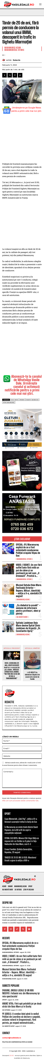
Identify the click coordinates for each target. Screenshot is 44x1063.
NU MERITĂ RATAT (22, 617)
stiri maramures (8, 402)
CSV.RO (11, 1055)
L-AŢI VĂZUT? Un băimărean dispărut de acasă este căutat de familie (32, 675)
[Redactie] (4, 60)
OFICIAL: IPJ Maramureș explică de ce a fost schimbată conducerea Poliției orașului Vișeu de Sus (28, 550)
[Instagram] (10, 929)
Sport (4, 1000)
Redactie (16, 60)
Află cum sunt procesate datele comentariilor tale (20, 801)
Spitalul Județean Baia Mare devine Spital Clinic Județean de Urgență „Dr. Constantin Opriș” (28, 627)
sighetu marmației (32, 399)
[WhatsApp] (20, 75)
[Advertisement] (22, 139)
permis (22, 399)
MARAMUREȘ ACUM (23, 599)
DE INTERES (6, 1010)
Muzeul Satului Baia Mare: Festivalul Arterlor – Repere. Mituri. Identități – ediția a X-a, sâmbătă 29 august (29, 590)
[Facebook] (4, 75)
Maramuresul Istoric (24, 559)
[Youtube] (29, 929)
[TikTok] (16, 929)
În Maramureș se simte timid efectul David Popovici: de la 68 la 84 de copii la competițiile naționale (21, 830)
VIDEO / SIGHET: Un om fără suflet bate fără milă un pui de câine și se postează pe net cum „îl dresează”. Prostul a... (29, 570)
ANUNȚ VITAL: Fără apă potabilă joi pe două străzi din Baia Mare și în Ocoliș (21, 1005)
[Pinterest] (15, 75)
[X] (9, 75)
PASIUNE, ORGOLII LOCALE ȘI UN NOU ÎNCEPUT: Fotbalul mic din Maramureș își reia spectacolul (21, 993)
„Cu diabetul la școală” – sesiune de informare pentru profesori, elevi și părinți (28, 609)
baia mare (14, 399)
